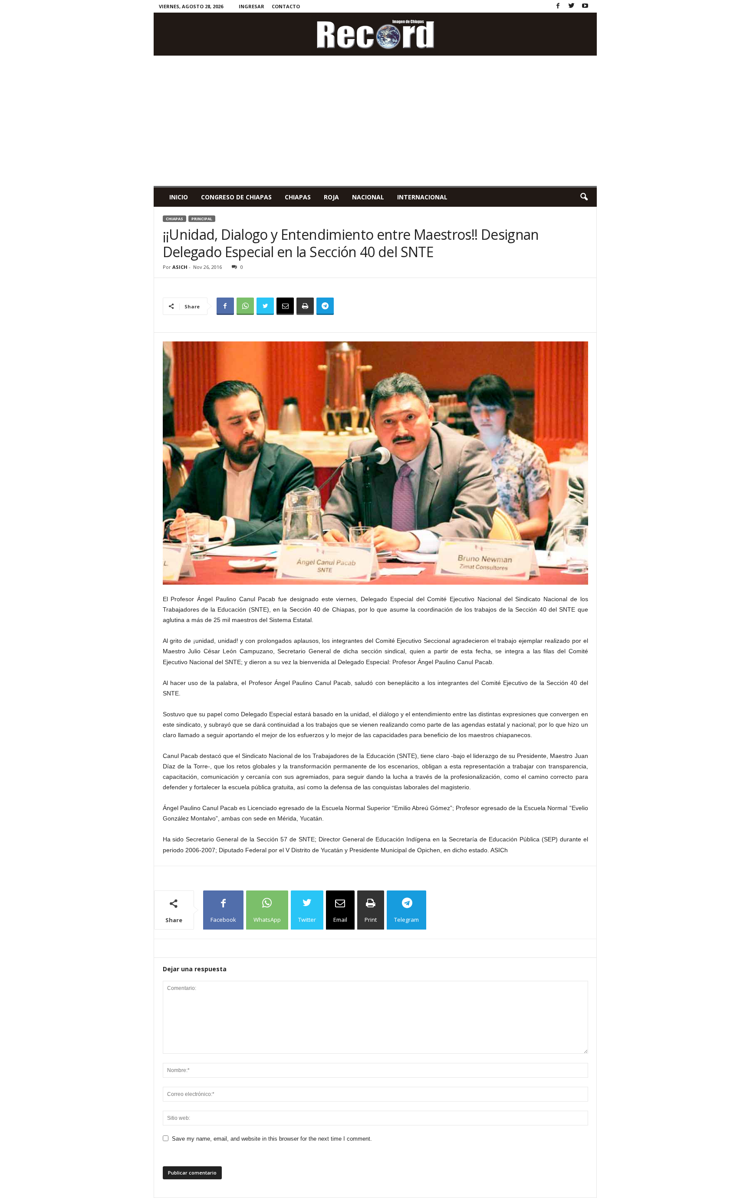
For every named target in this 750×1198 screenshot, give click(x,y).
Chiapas (298, 197)
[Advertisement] (375, 121)
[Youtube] (585, 6)
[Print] (305, 306)
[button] (583, 197)
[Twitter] (571, 6)
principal (201, 219)
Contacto (286, 6)
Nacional (368, 197)
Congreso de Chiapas (236, 197)
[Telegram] (325, 306)
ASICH (180, 267)
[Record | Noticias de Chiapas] (375, 34)
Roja (331, 197)
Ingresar (251, 6)
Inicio (178, 197)
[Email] (285, 306)
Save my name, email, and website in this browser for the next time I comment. (272, 1138)
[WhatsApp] (245, 306)
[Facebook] (558, 6)
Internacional (422, 197)
